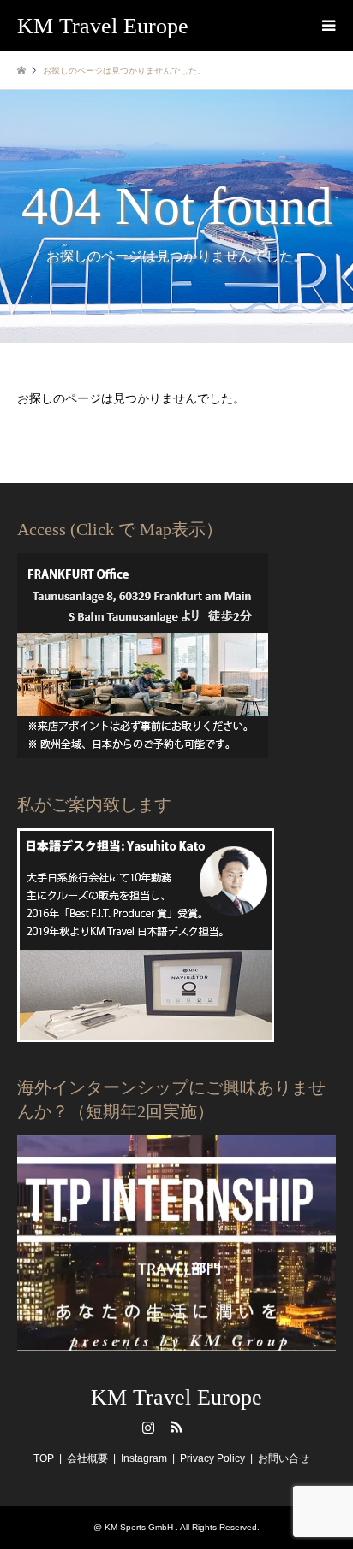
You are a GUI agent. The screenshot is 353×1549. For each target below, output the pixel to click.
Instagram (148, 1427)
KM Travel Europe (176, 1397)
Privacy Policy (212, 1458)
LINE (205, 1427)
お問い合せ (283, 1458)
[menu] (327, 25)
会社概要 (87, 1458)
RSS (176, 1427)
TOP (43, 1458)
